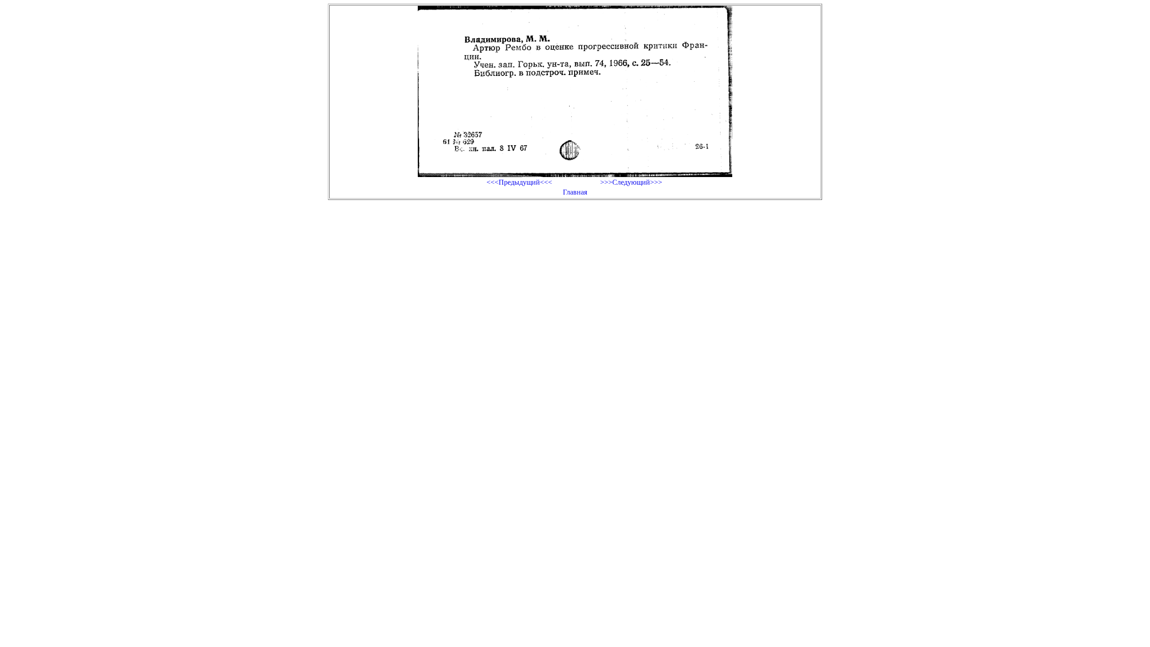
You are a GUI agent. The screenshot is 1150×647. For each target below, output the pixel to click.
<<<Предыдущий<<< (519, 182)
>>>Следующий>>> (631, 182)
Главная (575, 192)
